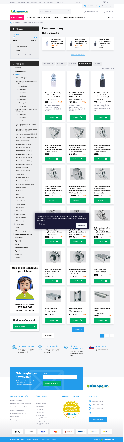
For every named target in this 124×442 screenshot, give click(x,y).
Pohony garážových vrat (23, 171)
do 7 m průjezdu (21, 96)
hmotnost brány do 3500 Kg (24, 164)
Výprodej (18, 241)
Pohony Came (20, 174)
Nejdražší (72, 63)
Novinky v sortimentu (21, 247)
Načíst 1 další (78, 329)
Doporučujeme (48, 63)
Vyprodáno (18, 251)
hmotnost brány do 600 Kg (23, 147)
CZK (108, 2)
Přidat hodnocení (20, 326)
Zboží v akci (18, 254)
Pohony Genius (20, 207)
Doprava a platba (15, 420)
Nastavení (42, 224)
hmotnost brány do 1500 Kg (24, 154)
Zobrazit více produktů (78, 55)
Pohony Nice (19, 211)
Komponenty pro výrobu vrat (23, 234)
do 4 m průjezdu (21, 89)
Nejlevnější (61, 63)
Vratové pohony (20, 191)
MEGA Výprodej (19, 68)
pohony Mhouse (20, 214)
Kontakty (13, 2)
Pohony (17, 74)
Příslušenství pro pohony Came (25, 184)
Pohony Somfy (20, 221)
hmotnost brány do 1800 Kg (24, 157)
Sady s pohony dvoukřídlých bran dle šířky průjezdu (26, 82)
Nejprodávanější (85, 63)
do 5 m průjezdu (21, 117)
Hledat (68, 11)
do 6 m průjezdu (21, 93)
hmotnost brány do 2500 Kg (24, 161)
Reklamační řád (14, 416)
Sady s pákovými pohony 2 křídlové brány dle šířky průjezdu (26, 125)
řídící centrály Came (21, 201)
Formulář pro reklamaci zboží (18, 407)
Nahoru (49, 335)
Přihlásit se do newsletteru (51, 383)
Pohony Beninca (20, 204)
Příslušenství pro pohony (22, 231)
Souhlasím (81, 225)
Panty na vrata (40, 415)
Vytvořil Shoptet (95, 439)
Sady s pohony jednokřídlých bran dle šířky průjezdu (26, 110)
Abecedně (97, 63)
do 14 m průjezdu (22, 106)
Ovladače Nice (59, 2)
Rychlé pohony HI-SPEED (23, 167)
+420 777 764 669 (97, 404)
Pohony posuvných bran (23, 140)
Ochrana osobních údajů (17, 410)
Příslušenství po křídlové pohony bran (26, 137)
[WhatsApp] (90, 413)
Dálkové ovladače (36, 2)
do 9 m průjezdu (21, 99)
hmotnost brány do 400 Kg (23, 144)
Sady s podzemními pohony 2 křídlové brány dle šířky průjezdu (26, 130)
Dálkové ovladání (21, 187)
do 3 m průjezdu (21, 114)
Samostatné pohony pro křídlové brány (27, 134)
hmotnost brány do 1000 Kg (24, 150)
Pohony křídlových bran (22, 78)
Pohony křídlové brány (22, 177)
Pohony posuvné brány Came (24, 181)
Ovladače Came (48, 2)
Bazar (17, 244)
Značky (17, 257)
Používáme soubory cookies (18, 413)
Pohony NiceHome (21, 217)
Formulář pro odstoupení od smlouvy (20, 403)
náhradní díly (20, 197)
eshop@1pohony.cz (98, 401)
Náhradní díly (19, 237)
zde (44, 220)
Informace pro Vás (23, 2)
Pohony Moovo (20, 224)
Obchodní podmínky (16, 400)
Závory (18, 194)
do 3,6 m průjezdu (22, 86)
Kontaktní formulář (98, 419)
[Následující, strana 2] (107, 336)
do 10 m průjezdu (22, 103)
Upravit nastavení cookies (49, 439)
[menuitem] (17, 17)
